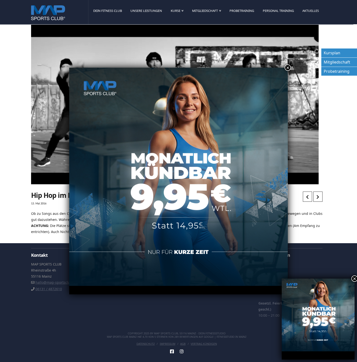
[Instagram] (182, 351)
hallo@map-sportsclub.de (56, 282)
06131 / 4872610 (48, 289)
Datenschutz (145, 344)
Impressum (167, 344)
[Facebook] (172, 351)
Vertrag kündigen (204, 344)
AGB (183, 344)
